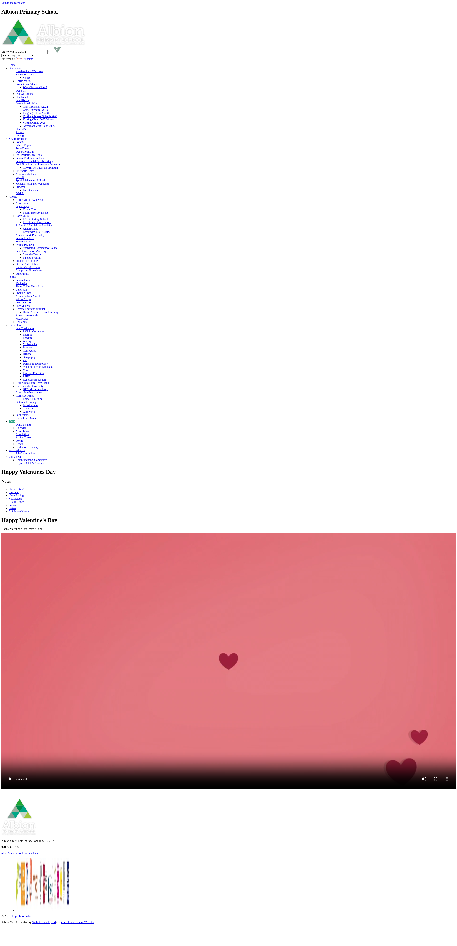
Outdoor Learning (26, 402)
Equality (20, 177)
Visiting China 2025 (34, 122)
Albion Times (23, 437)
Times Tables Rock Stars (30, 286)
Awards (20, 132)
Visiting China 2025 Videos (38, 119)
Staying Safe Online (27, 263)
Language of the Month (36, 113)
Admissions (22, 202)
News (12, 421)
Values (26, 77)
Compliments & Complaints (31, 459)
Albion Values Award (28, 296)
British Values (23, 80)
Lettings (20, 135)
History (27, 353)
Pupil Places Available (35, 212)
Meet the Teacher (32, 254)
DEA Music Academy (35, 389)
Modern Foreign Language (38, 366)
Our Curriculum (25, 328)
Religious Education (34, 379)
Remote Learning (32, 398)
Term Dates (22, 148)
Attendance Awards (27, 315)
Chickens (28, 408)
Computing (29, 350)
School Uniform (25, 238)
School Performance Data (30, 158)
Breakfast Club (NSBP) (36, 231)
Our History (22, 100)
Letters (19, 443)
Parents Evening (32, 257)
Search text (7, 51)
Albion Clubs (30, 228)
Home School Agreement (30, 199)
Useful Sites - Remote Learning (40, 312)
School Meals (23, 241)
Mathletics (21, 283)
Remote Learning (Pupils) (30, 308)
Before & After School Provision (34, 225)
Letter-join (21, 289)
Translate (28, 58)
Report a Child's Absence (30, 463)
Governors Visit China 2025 (39, 125)
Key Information (18, 138)
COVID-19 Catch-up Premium (40, 167)
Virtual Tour (30, 209)
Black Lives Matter (26, 418)
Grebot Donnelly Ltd (44, 922)
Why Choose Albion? (35, 87)
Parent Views (30, 190)
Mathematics (30, 344)
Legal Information (22, 916)
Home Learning (25, 395)
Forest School (30, 405)
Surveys (20, 186)
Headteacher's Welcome (29, 71)
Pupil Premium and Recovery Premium (38, 164)
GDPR (20, 193)
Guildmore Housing (27, 447)
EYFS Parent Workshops (37, 222)
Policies (20, 141)
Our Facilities (23, 96)
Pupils (12, 276)
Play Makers (23, 305)
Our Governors (24, 93)
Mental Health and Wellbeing (32, 183)
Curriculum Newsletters (29, 392)
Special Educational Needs (31, 180)
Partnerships (22, 414)
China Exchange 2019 (35, 109)
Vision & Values (25, 74)
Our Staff (21, 90)
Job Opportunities (26, 453)
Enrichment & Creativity (29, 386)
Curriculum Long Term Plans (32, 382)
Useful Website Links (28, 267)
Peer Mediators (24, 302)
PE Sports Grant (25, 170)
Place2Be (21, 129)
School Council (24, 280)
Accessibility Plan (26, 174)
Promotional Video (26, 84)
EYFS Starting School (35, 219)
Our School (15, 68)
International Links (26, 103)
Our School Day (25, 151)
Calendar (21, 427)
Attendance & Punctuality (30, 235)
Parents (13, 196)
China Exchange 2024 (35, 106)
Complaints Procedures (29, 270)
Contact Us (15, 456)
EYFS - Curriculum (34, 331)
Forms (19, 440)
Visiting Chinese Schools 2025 (40, 116)
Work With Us (17, 450)
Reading (27, 337)
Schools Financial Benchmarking (34, 161)
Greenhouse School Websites (77, 922)
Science (27, 347)
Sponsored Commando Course (40, 247)
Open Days (22, 206)
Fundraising (22, 273)
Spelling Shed (23, 292)
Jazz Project (22, 318)
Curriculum (15, 325)
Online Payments (25, 244)
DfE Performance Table (29, 154)
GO (50, 51)
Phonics (27, 334)
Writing (27, 341)
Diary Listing (23, 424)
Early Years (22, 215)
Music (26, 369)
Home (12, 64)
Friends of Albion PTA (29, 260)
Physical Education (33, 373)
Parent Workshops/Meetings (31, 251)
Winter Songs (23, 299)
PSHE (26, 376)
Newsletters (22, 434)
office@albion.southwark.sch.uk (19, 852)
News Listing (23, 430)
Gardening (29, 411)
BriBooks (21, 321)
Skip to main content (13, 2)
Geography (29, 357)
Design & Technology (35, 363)
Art (25, 360)
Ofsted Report (24, 145)
